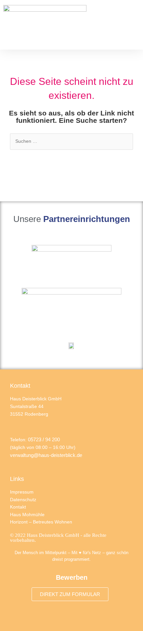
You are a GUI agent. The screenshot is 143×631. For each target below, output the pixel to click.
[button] (134, 25)
